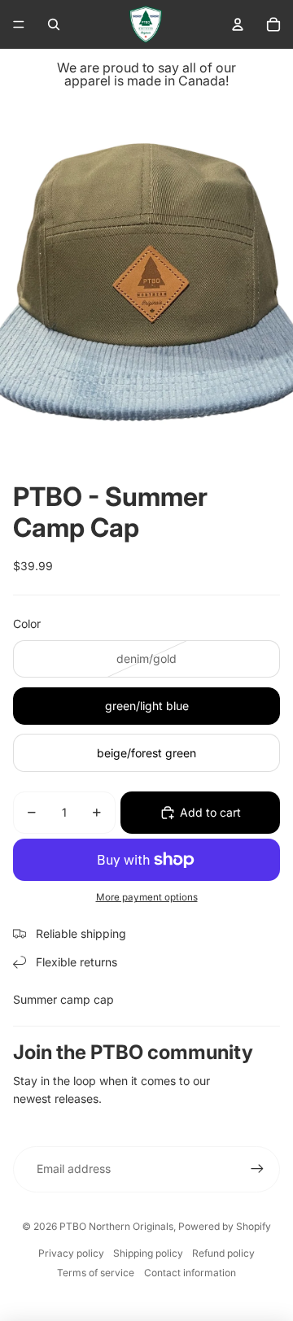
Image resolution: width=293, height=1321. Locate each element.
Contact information (190, 1273)
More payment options (147, 897)
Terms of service (95, 1273)
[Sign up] (257, 1168)
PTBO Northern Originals (116, 1226)
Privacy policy (71, 1253)
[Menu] (18, 24)
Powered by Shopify (224, 1226)
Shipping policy (148, 1253)
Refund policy (223, 1253)
